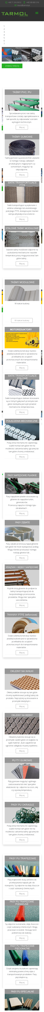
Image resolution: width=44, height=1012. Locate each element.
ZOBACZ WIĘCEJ (12, 66)
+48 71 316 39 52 (14, 2)
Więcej (22, 127)
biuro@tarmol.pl (23, 5)
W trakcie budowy (22, 320)
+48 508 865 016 (32, 2)
